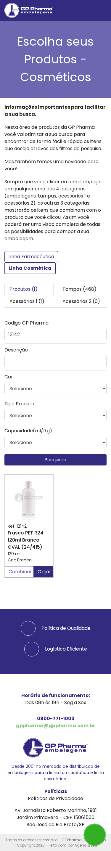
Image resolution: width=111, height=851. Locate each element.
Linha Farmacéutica (31, 256)
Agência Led (86, 845)
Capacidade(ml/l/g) (28, 430)
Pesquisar (55, 459)
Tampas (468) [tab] (79, 289)
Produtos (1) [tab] (23, 289)
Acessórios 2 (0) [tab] (81, 301)
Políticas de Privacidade (55, 798)
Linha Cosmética (30, 268)
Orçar (44, 571)
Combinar (20, 571)
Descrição (16, 349)
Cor (8, 376)
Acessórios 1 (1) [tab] (26, 301)
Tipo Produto (19, 403)
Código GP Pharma (26, 322)
